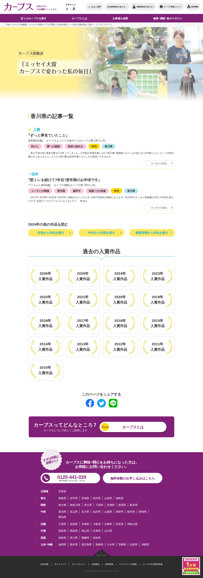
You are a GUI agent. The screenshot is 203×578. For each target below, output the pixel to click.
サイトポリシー (79, 563)
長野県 (120, 512)
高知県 (97, 537)
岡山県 (85, 530)
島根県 (74, 530)
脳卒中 (77, 191)
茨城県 (111, 505)
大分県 (111, 544)
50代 (94, 146)
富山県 (74, 512)
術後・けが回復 (97, 191)
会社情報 (44, 563)
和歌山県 (132, 524)
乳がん (35, 146)
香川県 (108, 146)
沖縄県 (145, 544)
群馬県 (122, 505)
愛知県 (62, 517)
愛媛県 (85, 537)
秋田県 (97, 498)
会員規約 (96, 563)
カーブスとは (133, 427)
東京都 (62, 505)
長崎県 (99, 544)
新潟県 (62, 512)
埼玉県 (88, 505)
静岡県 (143, 512)
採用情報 (109, 563)
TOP (8, 24)
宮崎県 (122, 544)
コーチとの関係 (40, 191)
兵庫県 (108, 524)
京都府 (85, 524)
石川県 (85, 512)
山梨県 (108, 512)
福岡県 (62, 544)
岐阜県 (131, 512)
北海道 (62, 491)
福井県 (97, 512)
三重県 (62, 524)
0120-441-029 (71, 477)
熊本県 (74, 544)
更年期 (61, 191)
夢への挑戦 (53, 146)
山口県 (108, 530)
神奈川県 (75, 505)
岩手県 (74, 498)
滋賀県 (74, 524)
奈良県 (120, 524)
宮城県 (85, 498)
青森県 (62, 498)
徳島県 (62, 537)
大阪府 (97, 524)
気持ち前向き (75, 146)
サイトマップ (60, 563)
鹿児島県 (86, 544)
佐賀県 (134, 544)
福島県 (120, 498)
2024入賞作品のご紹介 (82, 24)
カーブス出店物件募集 (153, 563)
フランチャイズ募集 (128, 563)
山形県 (108, 498)
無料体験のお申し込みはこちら (132, 478)
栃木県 (134, 505)
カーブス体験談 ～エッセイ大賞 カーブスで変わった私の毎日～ (41, 24)
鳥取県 (62, 530)
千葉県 (99, 505)
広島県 (97, 530)
